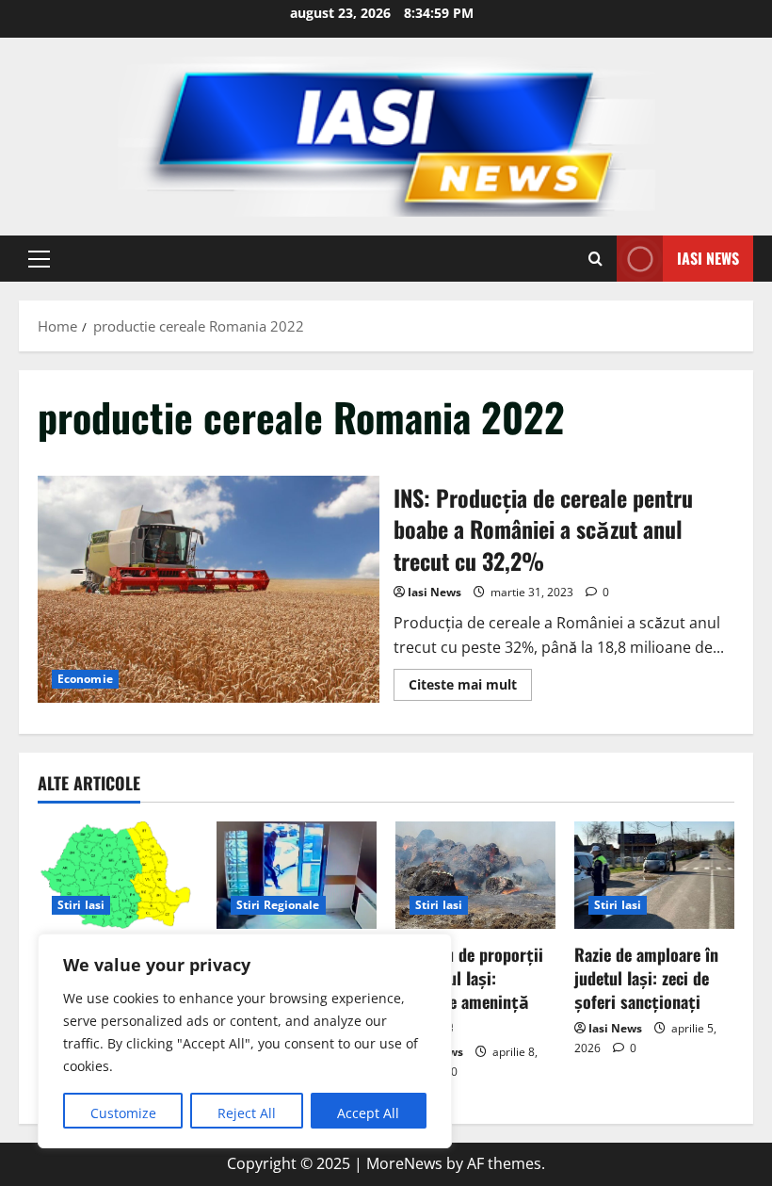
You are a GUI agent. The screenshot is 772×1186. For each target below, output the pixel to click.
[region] (245, 1041)
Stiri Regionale (278, 905)
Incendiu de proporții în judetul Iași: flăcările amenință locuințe (469, 990)
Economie (85, 679)
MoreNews (404, 1163)
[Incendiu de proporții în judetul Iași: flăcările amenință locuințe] (475, 874)
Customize (123, 1113)
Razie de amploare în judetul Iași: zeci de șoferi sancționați (646, 978)
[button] (39, 259)
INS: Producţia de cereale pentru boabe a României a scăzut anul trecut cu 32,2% (208, 590)
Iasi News (708, 258)
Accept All (368, 1113)
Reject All (246, 1113)
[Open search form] (595, 258)
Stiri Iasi (81, 905)
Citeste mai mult (470, 687)
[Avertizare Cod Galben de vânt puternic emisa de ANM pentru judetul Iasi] (118, 874)
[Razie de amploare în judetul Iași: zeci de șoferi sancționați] (654, 874)
